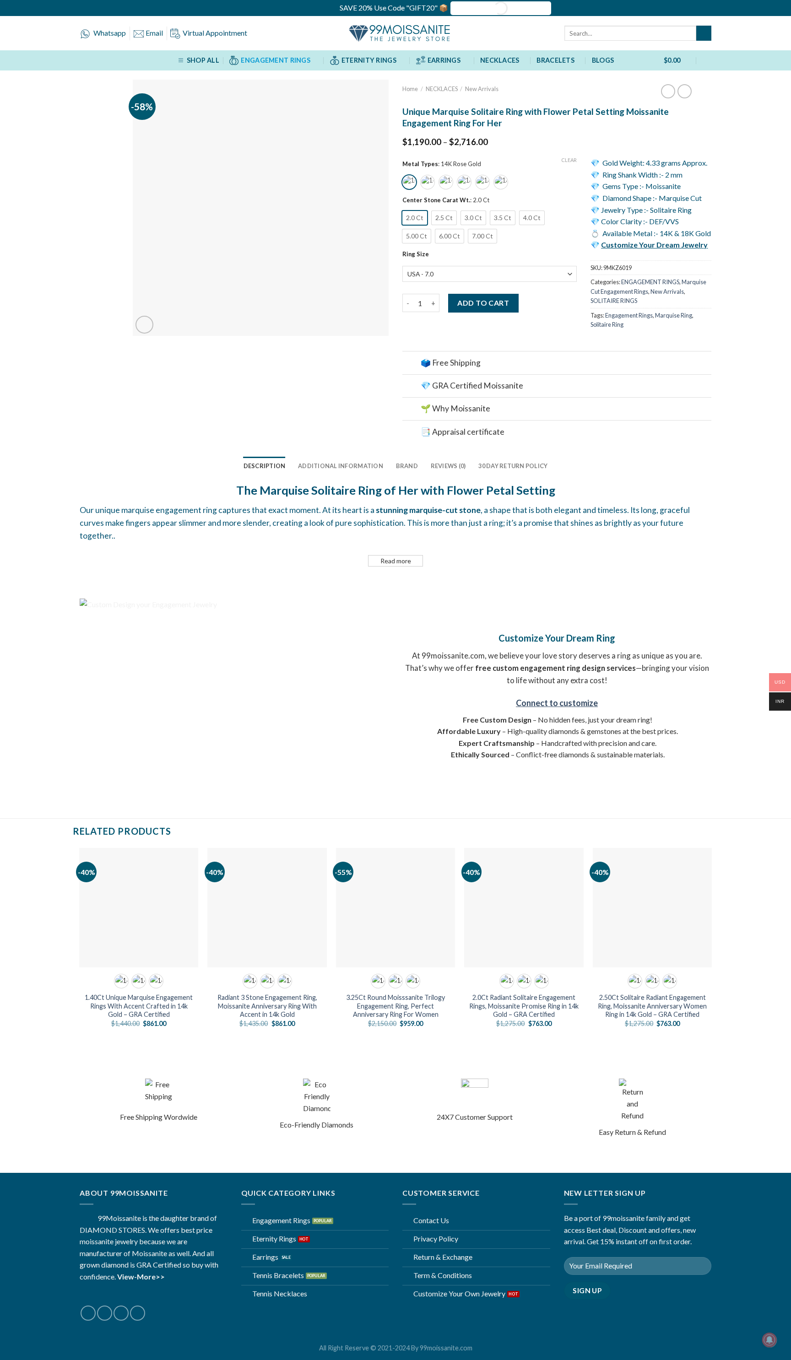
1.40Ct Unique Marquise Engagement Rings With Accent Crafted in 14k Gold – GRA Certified (139, 1005)
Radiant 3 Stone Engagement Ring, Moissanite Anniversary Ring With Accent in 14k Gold (267, 1005)
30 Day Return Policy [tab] (512, 466)
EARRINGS (444, 60)
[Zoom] (144, 325)
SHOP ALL (203, 60)
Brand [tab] (407, 466)
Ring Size (415, 254)
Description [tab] (265, 466)
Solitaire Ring (607, 324)
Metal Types (420, 164)
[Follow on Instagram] (104, 1313)
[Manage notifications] (769, 1340)
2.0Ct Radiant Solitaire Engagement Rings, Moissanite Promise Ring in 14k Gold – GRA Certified (524, 1005)
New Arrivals (481, 88)
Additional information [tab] (340, 466)
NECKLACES (500, 60)
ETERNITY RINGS (368, 60)
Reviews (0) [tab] (448, 466)
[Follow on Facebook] (88, 1313)
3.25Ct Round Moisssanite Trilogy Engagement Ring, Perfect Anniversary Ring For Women (395, 1005)
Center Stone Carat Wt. (436, 200)
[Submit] (703, 33)
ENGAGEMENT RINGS (275, 60)
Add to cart (483, 302)
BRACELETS (555, 60)
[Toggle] (411, 363)
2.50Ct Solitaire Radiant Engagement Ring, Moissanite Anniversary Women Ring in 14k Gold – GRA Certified (652, 1005)
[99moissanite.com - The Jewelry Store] (395, 33)
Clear (569, 160)
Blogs (603, 60)
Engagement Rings (629, 315)
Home (410, 88)
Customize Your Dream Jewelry (654, 244)
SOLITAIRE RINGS (614, 300)
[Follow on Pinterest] (137, 1313)
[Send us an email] (121, 1313)
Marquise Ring (673, 315)
